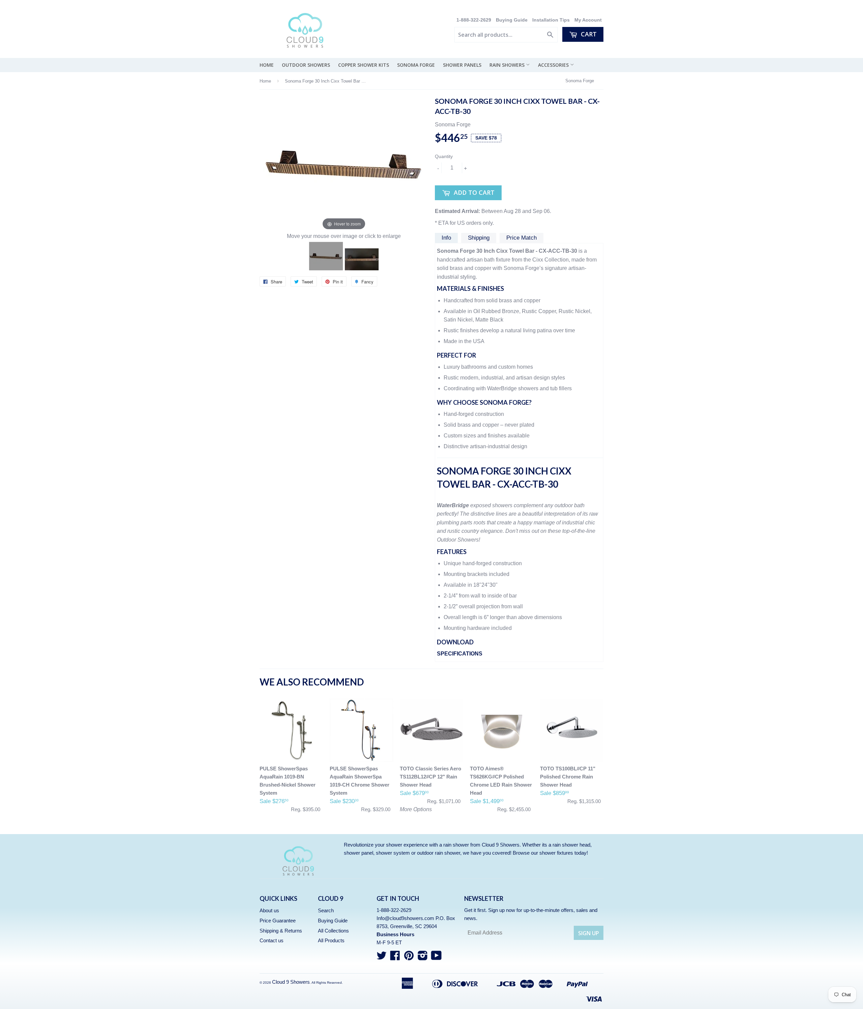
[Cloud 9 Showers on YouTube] (436, 957)
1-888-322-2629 (474, 20)
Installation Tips (551, 20)
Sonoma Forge (416, 65)
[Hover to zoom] (344, 164)
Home (267, 65)
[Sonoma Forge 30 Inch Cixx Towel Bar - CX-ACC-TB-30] (326, 256)
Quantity (444, 156)
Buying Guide (512, 20)
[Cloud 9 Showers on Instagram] (423, 957)
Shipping (478, 238)
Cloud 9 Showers (291, 982)
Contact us (272, 940)
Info (446, 238)
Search (326, 910)
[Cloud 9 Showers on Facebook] (395, 957)
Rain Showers (507, 65)
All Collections (333, 931)
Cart (588, 34)
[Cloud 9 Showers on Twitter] (382, 957)
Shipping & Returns (281, 931)
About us (269, 910)
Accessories (554, 65)
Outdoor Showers (306, 65)
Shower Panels (462, 65)
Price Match (521, 238)
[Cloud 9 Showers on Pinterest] (409, 957)
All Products (331, 940)
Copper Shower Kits (363, 65)
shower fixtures (556, 853)
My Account (588, 20)
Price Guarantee (278, 920)
